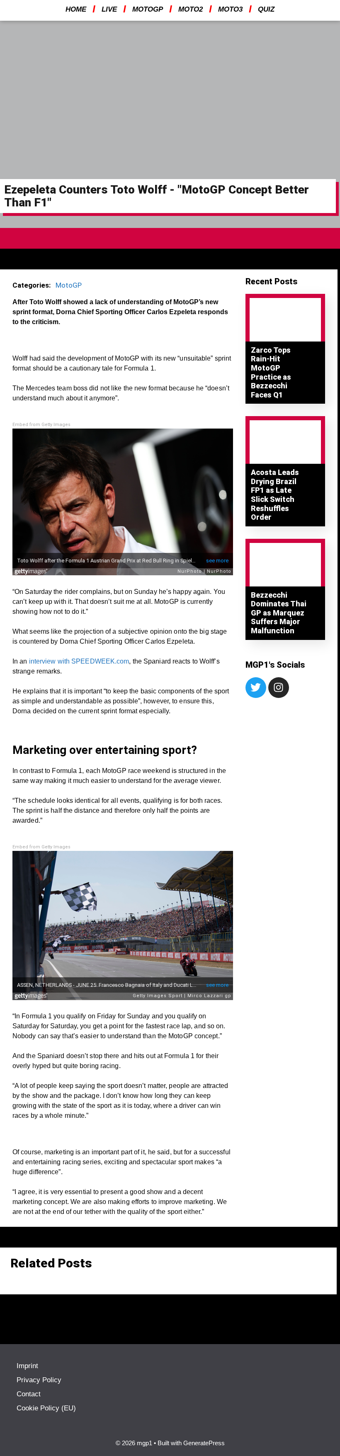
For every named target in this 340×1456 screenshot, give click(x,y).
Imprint (27, 1366)
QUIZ (266, 9)
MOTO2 (190, 9)
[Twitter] (255, 687)
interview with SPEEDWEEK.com (79, 661)
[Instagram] (278, 687)
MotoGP (69, 285)
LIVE (109, 9)
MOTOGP (147, 9)
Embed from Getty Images (41, 424)
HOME (76, 9)
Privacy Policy (39, 1380)
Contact (29, 1394)
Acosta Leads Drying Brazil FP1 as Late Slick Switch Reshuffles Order (275, 494)
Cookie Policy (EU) (46, 1408)
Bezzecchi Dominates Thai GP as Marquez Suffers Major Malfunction (278, 613)
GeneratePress (204, 1442)
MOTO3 (230, 9)
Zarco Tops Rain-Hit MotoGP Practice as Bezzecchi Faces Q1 (271, 372)
